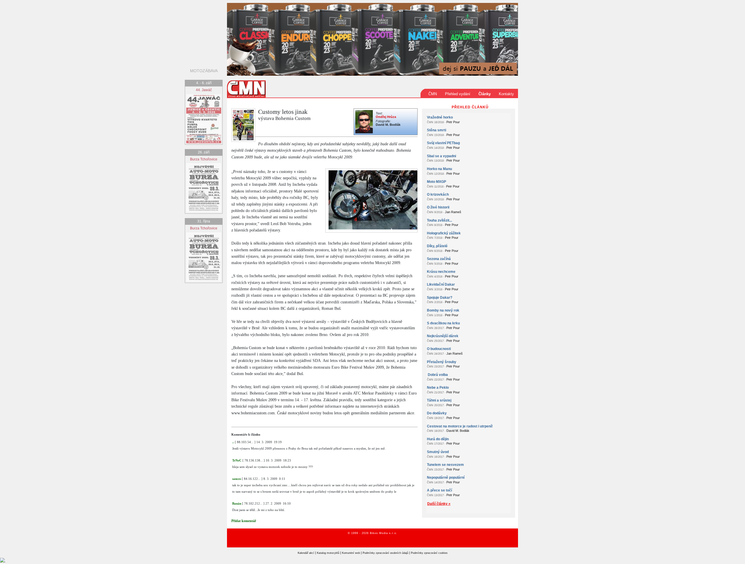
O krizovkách (438, 194)
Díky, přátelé (437, 246)
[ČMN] (246, 88)
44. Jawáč (204, 90)
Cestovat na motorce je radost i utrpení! (460, 426)
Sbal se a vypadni (441, 156)
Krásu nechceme (441, 272)
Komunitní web (351, 552)
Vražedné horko (440, 117)
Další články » (438, 504)
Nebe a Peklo (438, 388)
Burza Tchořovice (203, 159)
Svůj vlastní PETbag (443, 143)
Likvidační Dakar (441, 284)
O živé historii (438, 207)
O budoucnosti (439, 349)
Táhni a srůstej (439, 400)
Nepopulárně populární (445, 477)
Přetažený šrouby (441, 362)
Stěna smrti (436, 130)
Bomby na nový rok (443, 310)
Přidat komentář (243, 521)
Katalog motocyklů (328, 552)
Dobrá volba (437, 375)
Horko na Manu (439, 169)
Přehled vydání (457, 94)
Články (484, 94)
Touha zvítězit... (439, 220)
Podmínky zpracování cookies (429, 552)
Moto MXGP (436, 182)
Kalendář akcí (306, 552)
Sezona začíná (439, 259)
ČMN (432, 94)
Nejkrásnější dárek (442, 336)
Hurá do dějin (438, 439)
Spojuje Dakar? (439, 298)
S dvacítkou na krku (443, 323)
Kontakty (506, 94)
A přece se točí (439, 490)
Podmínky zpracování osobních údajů (385, 552)
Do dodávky (437, 413)
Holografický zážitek (444, 233)
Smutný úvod (438, 452)
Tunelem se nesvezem (445, 465)
